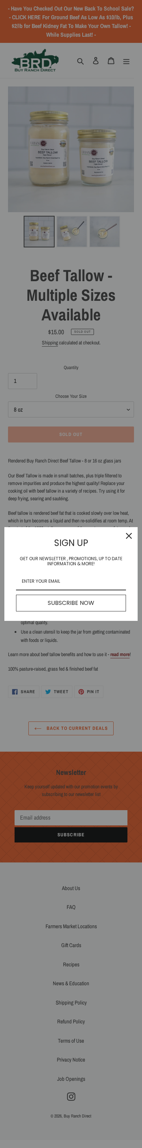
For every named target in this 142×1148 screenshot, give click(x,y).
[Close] (129, 536)
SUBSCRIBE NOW (71, 603)
